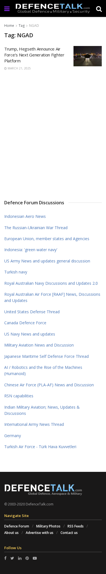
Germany (12, 435)
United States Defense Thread (32, 311)
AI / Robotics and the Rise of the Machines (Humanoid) (43, 370)
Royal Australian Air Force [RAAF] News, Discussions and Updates (52, 297)
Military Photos (48, 526)
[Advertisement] (53, 134)
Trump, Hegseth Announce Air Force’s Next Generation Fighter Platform (34, 54)
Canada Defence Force (25, 322)
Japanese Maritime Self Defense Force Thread (46, 356)
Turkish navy (15, 272)
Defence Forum (16, 526)
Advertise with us (39, 532)
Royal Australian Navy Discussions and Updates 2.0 (51, 283)
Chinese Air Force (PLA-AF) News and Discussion (49, 384)
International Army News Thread (34, 424)
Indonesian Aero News (25, 216)
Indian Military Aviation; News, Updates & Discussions (42, 410)
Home (9, 25)
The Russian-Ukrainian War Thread (36, 227)
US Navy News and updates (29, 334)
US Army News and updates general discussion (47, 261)
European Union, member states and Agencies (46, 238)
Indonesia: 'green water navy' (30, 249)
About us (11, 532)
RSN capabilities (18, 395)
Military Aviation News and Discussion (39, 345)
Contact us (69, 532)
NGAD (34, 25)
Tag (22, 25)
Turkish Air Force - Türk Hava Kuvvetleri (40, 446)
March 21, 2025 (19, 68)
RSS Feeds (76, 526)
